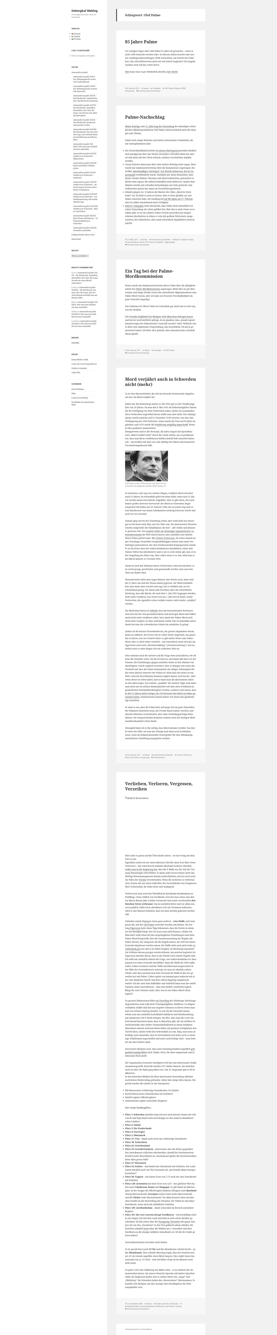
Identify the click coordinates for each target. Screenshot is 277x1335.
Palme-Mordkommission (148, 289)
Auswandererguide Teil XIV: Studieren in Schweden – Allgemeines (85, 156)
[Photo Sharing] (160, 824)
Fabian (146, 88)
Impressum (76, 239)
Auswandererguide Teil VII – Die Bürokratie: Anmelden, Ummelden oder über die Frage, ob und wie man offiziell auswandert (85, 110)
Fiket (74, 393)
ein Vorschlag (162, 1000)
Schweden (156, 88)
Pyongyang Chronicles (169, 1221)
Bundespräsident (132, 1306)
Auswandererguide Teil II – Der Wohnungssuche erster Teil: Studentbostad (84, 79)
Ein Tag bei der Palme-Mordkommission (149, 273)
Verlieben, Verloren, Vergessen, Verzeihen (159, 786)
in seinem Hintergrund (167, 150)
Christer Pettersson (164, 538)
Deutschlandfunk (132, 242)
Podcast (177, 88)
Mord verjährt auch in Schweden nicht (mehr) (160, 381)
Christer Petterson (184, 755)
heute (146, 1228)
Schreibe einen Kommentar (149, 91)
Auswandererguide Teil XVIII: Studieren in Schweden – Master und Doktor (85, 209)
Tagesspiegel (169, 242)
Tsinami (178, 1306)
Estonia (142, 879)
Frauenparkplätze (147, 1306)
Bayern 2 (177, 239)
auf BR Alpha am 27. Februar (178, 199)
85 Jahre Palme (141, 41)
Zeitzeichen (130, 91)
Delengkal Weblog (85, 11)
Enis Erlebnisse (78, 389)
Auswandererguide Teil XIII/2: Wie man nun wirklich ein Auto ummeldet (85, 146)
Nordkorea (159, 1306)
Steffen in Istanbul (79, 368)
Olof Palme (168, 88)
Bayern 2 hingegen (134, 205)
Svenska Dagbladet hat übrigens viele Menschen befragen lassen (161, 316)
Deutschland (156, 239)
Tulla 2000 (76, 372)
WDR (183, 88)
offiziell (153, 610)
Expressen (135, 928)
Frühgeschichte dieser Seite (83, 234)
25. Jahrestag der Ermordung (159, 126)
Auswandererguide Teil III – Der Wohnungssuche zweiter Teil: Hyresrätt (85, 89)
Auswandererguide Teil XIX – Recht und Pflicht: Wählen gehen (85, 165)
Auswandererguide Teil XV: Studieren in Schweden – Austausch (84, 175)
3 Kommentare (159, 757)
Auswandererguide (80, 72)
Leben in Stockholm (80, 398)
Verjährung (144, 757)
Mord (142, 242)
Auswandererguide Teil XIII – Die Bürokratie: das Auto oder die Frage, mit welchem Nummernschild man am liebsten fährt (85, 134)
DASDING (75, 343)
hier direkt (172, 71)
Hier (127, 71)
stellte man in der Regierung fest (141, 869)
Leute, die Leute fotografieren (84, 364)
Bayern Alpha (187, 239)
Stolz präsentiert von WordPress (138, 1329)
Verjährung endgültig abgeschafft (171, 424)
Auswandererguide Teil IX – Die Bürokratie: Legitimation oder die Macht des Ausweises (85, 98)
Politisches (174, 1304)
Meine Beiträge (132, 126)
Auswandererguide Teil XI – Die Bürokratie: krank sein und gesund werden (84, 122)
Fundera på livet (162, 1304)
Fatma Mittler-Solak (80, 359)
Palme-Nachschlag (145, 117)
